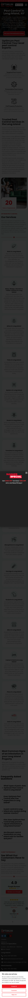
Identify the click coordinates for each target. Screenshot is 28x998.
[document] (14, 499)
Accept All (14, 986)
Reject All (14, 994)
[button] (26, 473)
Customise (14, 990)
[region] (14, 984)
